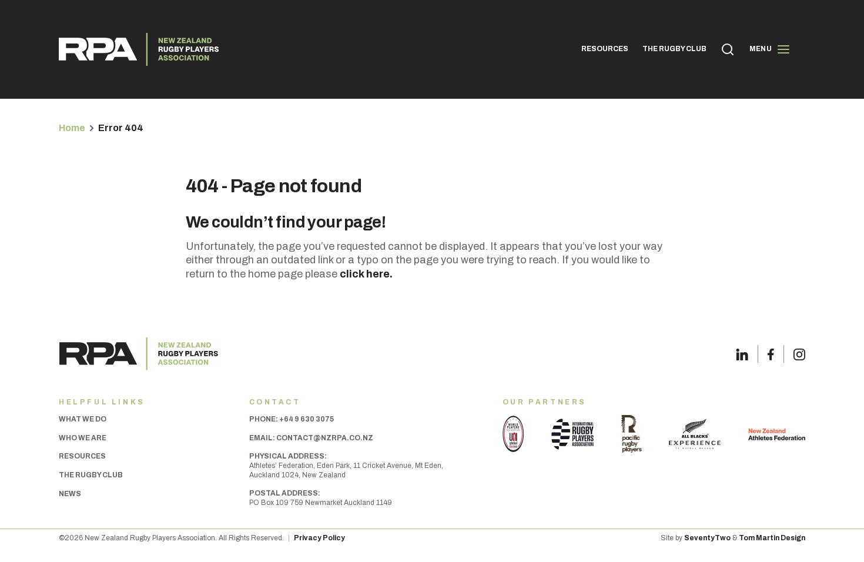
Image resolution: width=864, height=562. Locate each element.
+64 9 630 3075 (306, 419)
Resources (82, 456)
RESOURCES (604, 49)
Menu (760, 49)
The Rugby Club (91, 475)
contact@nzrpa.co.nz (324, 438)
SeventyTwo (707, 538)
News (70, 494)
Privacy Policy (319, 538)
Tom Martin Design (772, 538)
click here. (366, 274)
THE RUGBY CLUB (674, 49)
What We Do (82, 419)
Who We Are (82, 438)
